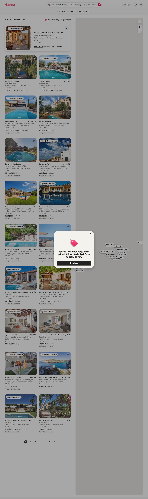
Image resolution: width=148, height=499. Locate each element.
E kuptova (74, 263)
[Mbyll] (90, 233)
